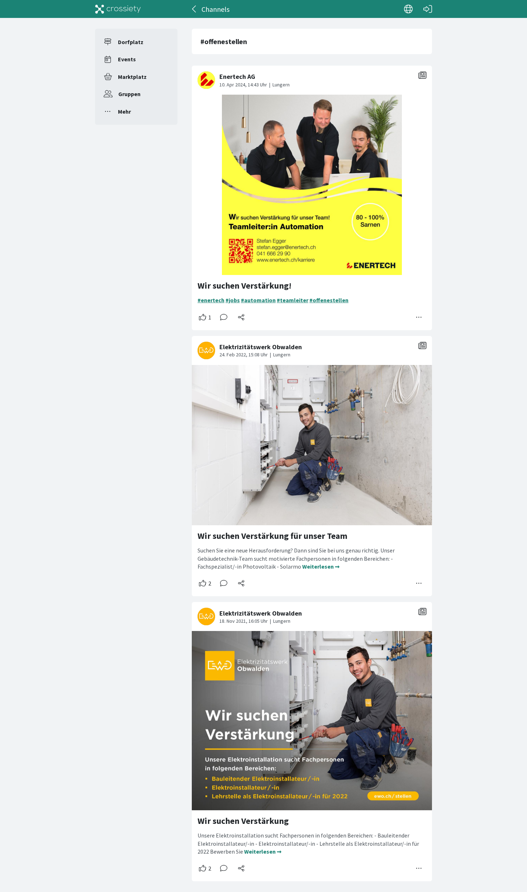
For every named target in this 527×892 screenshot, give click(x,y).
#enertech (211, 300)
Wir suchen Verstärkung (243, 820)
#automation (258, 300)
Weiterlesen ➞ (321, 566)
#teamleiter (292, 300)
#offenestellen (328, 300)
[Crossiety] (118, 9)
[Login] (427, 9)
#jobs (232, 300)
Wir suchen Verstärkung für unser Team (272, 535)
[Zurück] (194, 9)
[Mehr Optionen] (419, 317)
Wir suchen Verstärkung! (244, 285)
